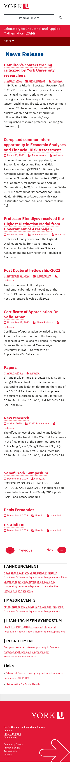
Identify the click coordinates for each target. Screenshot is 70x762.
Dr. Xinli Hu (14, 524)
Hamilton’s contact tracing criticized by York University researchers (29, 70)
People (39, 515)
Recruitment (39, 155)
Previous (20, 550)
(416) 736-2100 (12, 733)
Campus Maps (11, 737)
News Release (37, 80)
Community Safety (13, 744)
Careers (8, 754)
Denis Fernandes (19, 509)
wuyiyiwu (57, 80)
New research (16, 417)
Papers (10, 367)
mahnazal (58, 155)
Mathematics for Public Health (23, 684)
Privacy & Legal (12, 747)
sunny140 (39, 478)
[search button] (60, 17)
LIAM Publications (39, 423)
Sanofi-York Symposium (26, 472)
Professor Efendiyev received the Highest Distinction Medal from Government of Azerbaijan (34, 223)
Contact (8, 730)
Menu (7, 40)
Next (55, 549)
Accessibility (10, 751)
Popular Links (28, 18)
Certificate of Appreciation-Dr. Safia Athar (31, 314)
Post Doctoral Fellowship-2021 (32, 270)
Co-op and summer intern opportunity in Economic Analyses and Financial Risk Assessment (35, 144)
